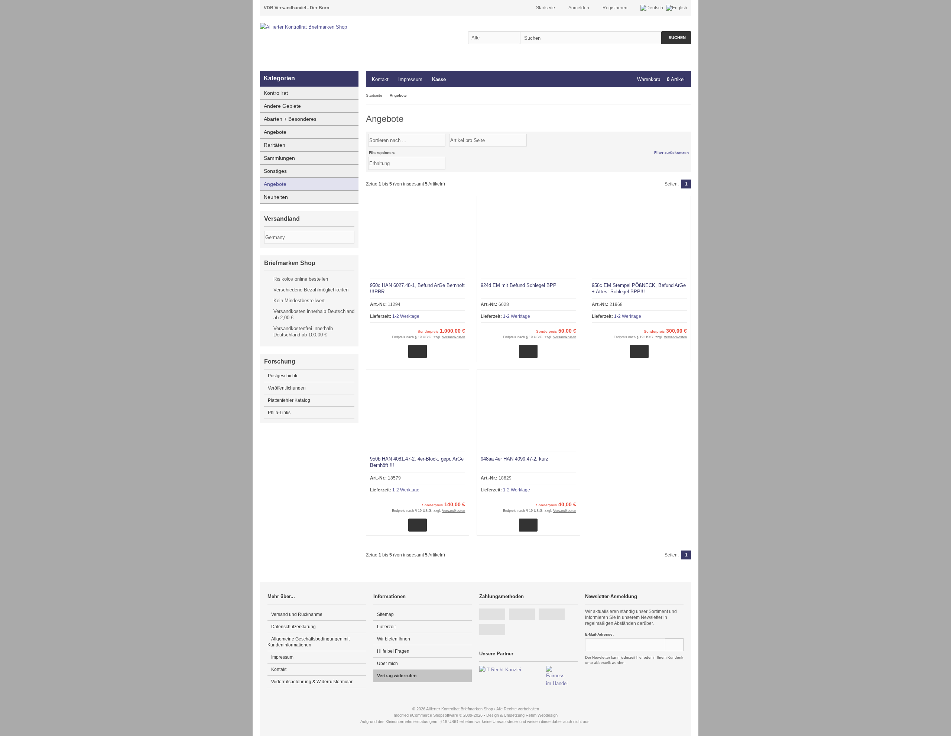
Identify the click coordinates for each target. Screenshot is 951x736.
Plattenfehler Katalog (289, 400)
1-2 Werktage (405, 316)
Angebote (275, 132)
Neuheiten (276, 197)
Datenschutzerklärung (293, 626)
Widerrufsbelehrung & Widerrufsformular (312, 681)
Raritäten (274, 145)
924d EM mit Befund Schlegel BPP (518, 285)
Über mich (387, 663)
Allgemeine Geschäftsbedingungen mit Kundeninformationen (308, 642)
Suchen (676, 38)
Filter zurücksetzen (671, 153)
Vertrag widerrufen (396, 675)
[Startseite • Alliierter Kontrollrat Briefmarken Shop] (319, 27)
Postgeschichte (283, 375)
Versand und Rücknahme (296, 614)
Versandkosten (453, 337)
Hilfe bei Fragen (393, 651)
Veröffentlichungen (287, 388)
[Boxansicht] (683, 140)
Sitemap (385, 614)
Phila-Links (279, 412)
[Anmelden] (674, 645)
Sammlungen (279, 158)
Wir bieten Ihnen (393, 639)
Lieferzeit (386, 626)
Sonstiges (275, 171)
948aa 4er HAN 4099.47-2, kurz (514, 459)
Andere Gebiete (282, 106)
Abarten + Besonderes (290, 119)
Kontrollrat (276, 93)
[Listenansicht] (687, 140)
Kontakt (380, 79)
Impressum (410, 79)
